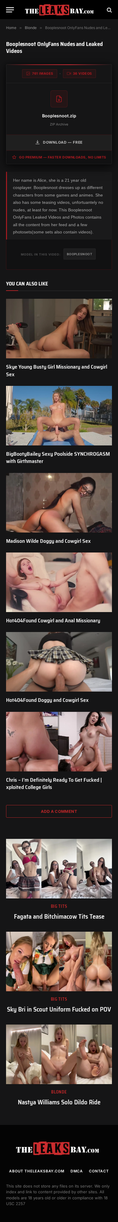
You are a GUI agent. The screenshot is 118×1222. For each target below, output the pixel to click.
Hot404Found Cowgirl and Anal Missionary (53, 620)
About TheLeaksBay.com (36, 1171)
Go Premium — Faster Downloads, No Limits (62, 157)
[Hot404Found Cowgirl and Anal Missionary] (59, 582)
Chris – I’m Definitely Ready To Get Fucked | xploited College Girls (54, 783)
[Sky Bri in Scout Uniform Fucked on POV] (59, 961)
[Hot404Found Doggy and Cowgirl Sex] (59, 662)
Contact (99, 1171)
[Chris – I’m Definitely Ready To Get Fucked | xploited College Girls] (59, 741)
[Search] (109, 10)
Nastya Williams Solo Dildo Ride (59, 1102)
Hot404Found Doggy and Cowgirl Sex (47, 700)
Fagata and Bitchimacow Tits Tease (59, 916)
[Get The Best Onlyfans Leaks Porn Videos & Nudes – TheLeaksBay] (60, 10)
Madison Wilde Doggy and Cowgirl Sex (48, 541)
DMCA (76, 1171)
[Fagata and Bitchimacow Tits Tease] (59, 868)
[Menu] (10, 10)
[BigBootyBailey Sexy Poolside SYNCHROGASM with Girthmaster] (59, 415)
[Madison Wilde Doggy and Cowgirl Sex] (59, 503)
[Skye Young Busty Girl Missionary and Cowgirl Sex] (59, 328)
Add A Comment (59, 811)
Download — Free (63, 142)
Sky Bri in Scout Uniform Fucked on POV (59, 1009)
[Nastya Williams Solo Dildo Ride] (59, 1054)
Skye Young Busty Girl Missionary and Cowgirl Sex (56, 370)
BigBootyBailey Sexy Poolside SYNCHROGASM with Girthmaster (58, 457)
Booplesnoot (80, 254)
